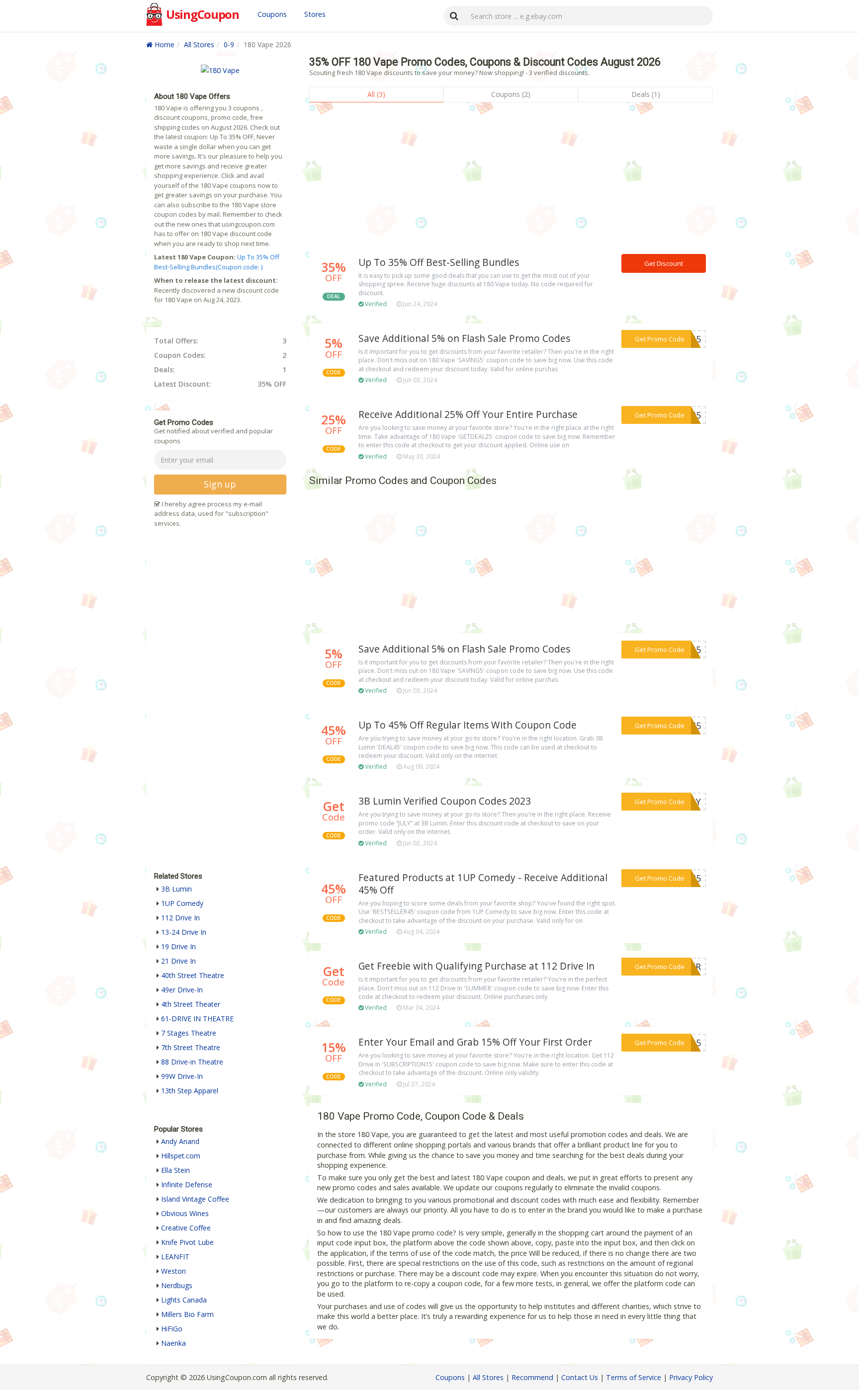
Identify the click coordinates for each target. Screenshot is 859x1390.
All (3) (376, 94)
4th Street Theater (190, 1004)
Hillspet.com (180, 1155)
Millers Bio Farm (187, 1314)
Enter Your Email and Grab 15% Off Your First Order (475, 1042)
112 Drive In (180, 917)
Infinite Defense (186, 1184)
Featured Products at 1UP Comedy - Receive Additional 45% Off (482, 884)
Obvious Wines (185, 1213)
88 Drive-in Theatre (192, 1061)
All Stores (199, 44)
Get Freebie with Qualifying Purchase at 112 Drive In (476, 966)
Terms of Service (633, 1377)
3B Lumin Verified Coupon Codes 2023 (444, 801)
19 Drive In (178, 946)
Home (163, 44)
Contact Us (579, 1377)
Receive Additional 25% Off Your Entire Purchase (468, 414)
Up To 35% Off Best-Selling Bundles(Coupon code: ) (216, 261)
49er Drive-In (182, 989)
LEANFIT (175, 1256)
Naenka (173, 1343)
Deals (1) (645, 94)
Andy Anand (180, 1141)
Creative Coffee (186, 1227)
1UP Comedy (182, 903)
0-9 (229, 44)
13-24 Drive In (183, 932)
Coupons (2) (510, 94)
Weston (173, 1271)
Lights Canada (184, 1300)
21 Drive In (178, 961)
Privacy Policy (691, 1377)
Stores (315, 14)
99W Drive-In (182, 1076)
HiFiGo (171, 1328)
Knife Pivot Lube (187, 1242)
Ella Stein (175, 1170)
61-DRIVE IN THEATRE (197, 1018)
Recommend (532, 1377)
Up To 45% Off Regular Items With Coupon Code (467, 725)
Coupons (272, 14)
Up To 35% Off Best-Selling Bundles (438, 262)
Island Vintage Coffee (195, 1199)
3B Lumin (176, 889)
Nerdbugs (176, 1285)
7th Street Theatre (190, 1047)
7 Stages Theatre (188, 1033)
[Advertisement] (511, 176)
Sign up (220, 484)
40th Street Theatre (192, 975)
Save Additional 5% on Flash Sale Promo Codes (464, 338)
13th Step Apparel (189, 1090)
